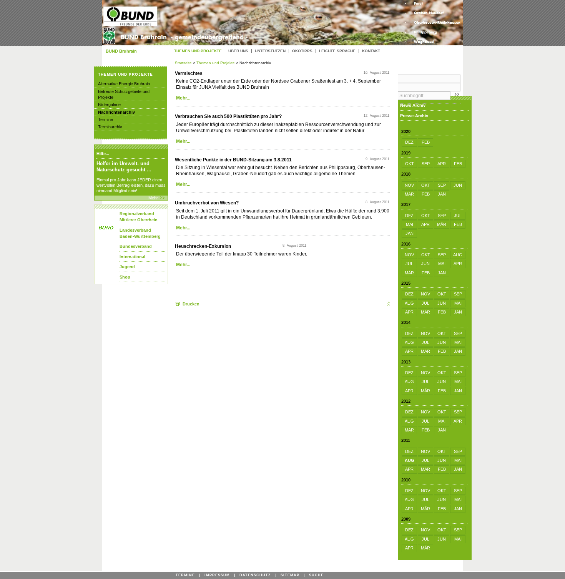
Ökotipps (302, 51)
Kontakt (371, 51)
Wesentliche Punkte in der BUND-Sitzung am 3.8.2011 (233, 160)
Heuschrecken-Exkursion (203, 246)
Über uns (238, 51)
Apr (441, 163)
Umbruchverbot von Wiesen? (207, 203)
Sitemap (290, 575)
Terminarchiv (110, 126)
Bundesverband (136, 246)
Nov (409, 185)
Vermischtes (189, 73)
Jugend (127, 266)
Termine (105, 119)
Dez (409, 142)
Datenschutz (255, 575)
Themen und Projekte (215, 63)
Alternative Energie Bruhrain (124, 83)
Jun (458, 185)
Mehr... (183, 98)
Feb (426, 142)
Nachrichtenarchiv (116, 112)
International (132, 256)
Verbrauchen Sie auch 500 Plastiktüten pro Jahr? (228, 116)
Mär (409, 194)
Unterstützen (270, 51)
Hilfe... (102, 153)
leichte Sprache (337, 51)
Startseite (184, 63)
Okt (409, 163)
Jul (458, 215)
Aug (457, 254)
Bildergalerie (109, 104)
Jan (442, 194)
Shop (125, 277)
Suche (316, 575)
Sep (426, 163)
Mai (409, 224)
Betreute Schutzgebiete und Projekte (124, 94)
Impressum (217, 575)
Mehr (153, 198)
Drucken (191, 304)
